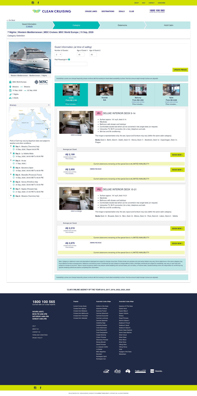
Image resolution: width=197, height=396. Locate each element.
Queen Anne (123, 308)
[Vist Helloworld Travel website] (140, 371)
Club (131, 11)
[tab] (71, 94)
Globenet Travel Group (103, 393)
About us (35, 329)
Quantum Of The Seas (126, 306)
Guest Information (29, 25)
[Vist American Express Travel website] (156, 371)
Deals (122, 11)
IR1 (99, 113)
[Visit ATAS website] (117, 371)
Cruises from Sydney (79, 308)
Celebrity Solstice (101, 325)
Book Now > (177, 155)
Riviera (121, 316)
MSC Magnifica (101, 352)
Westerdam (122, 354)
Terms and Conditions (40, 335)
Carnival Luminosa (102, 318)
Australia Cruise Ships (103, 301)
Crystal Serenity (101, 335)
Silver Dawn (123, 337)
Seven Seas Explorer (125, 330)
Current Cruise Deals (80, 306)
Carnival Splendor (102, 320)
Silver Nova (122, 342)
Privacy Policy (37, 338)
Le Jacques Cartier (102, 347)
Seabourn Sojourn (124, 328)
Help (143, 3)
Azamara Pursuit (101, 311)
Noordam (99, 354)
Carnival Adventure (102, 313)
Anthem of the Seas (102, 306)
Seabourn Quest (124, 325)
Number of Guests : (62, 50)
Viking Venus (123, 347)
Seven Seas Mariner (125, 332)
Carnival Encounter (102, 316)
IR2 (99, 189)
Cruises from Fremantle (80, 316)
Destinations (108, 11)
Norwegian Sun (101, 359)
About (136, 3)
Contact (151, 3)
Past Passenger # (61, 59)
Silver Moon (122, 340)
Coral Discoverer (101, 330)
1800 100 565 (157, 10)
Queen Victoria (123, 313)
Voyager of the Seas (125, 352)
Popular (75, 301)
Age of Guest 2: (95, 50)
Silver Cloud (123, 335)
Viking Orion (123, 344)
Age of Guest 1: (82, 50)
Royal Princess (123, 318)
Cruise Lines (91, 11)
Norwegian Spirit (101, 356)
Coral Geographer (102, 332)
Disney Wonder (101, 342)
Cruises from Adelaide (80, 318)
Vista (120, 349)
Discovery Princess (102, 340)
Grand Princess (101, 344)
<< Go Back (11, 20)
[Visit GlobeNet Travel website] (128, 371)
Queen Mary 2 (123, 311)
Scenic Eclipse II (124, 320)
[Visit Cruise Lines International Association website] (106, 371)
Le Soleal (99, 349)
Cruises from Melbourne (80, 313)
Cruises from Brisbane (80, 311)
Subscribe (161, 3)
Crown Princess (101, 337)
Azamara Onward (101, 308)
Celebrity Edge (100, 323)
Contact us (36, 332)
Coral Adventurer (101, 328)
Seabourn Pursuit (124, 323)
